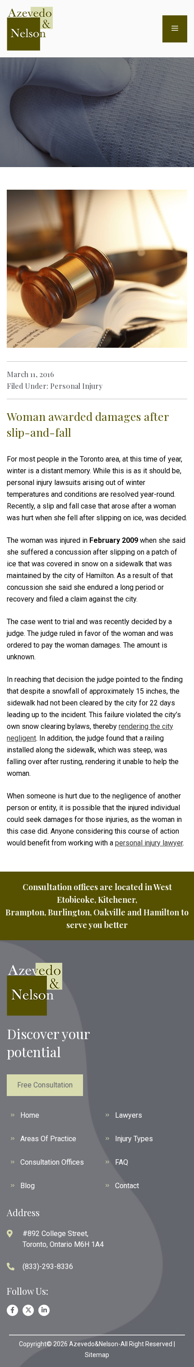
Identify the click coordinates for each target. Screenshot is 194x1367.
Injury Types (134, 1138)
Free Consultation (45, 1085)
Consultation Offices (52, 1162)
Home (29, 1115)
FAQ (121, 1162)
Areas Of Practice (48, 1138)
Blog (27, 1185)
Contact (127, 1185)
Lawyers (128, 1115)
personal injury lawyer (149, 843)
